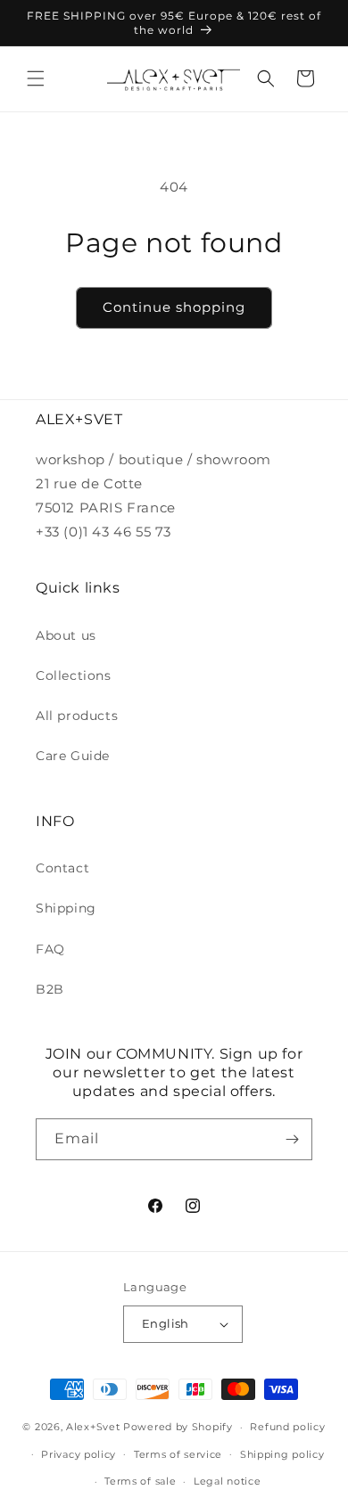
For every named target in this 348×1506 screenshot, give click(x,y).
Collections (74, 675)
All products (77, 716)
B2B (50, 989)
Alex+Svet (93, 1426)
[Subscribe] (291, 1139)
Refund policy (287, 1426)
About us (66, 635)
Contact (62, 868)
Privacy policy (78, 1454)
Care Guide (73, 756)
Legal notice (227, 1481)
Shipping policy (282, 1454)
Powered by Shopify (178, 1426)
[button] (35, 78)
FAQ (50, 949)
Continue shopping (174, 307)
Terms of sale (140, 1481)
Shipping (66, 908)
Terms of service (178, 1454)
